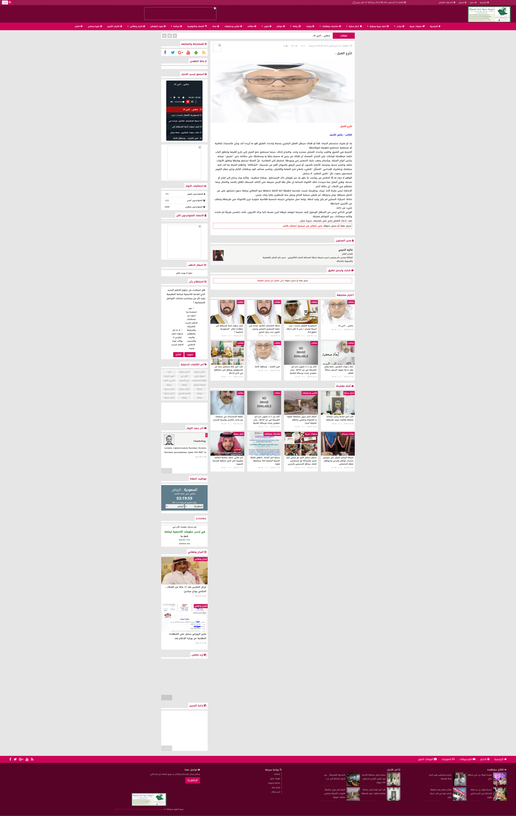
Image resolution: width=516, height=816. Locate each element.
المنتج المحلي (184, 393)
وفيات (309, 26)
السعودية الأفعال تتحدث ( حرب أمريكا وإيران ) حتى (304, 36)
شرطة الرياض (199, 385)
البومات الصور (425, 759)
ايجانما (176, 26)
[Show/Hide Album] (196, 101)
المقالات (277, 774)
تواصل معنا (276, 787)
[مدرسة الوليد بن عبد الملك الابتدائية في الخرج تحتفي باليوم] (500, 800)
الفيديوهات (465, 759)
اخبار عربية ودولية (378, 26)
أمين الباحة (169, 376)
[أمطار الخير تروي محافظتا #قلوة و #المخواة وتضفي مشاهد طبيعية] (353, 800)
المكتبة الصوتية (274, 783)
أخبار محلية (354, 26)
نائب (169, 372)
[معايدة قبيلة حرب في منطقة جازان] (500, 785)
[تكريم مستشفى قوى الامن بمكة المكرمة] (459, 785)
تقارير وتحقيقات (232, 26)
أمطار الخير (200, 376)
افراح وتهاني (136, 26)
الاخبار (483, 759)
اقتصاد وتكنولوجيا (196, 26)
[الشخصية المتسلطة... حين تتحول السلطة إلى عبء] (353, 785)
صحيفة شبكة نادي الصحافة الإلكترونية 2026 (146, 809)
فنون (266, 26)
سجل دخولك (329, 226)
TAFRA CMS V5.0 (121, 809)
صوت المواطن (157, 26)
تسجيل (461, 2)
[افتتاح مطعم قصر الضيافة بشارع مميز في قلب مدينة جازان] (459, 800)
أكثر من (184, 376)
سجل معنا (345, 226)
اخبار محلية (169, 389)
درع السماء (184, 380)
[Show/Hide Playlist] (196, 103)
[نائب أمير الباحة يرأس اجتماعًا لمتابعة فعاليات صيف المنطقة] (393, 800)
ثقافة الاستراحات (199, 380)
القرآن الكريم (113, 26)
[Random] (192, 102)
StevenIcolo (200, 441)
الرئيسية (483, 2)
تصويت (190, 355)
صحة (214, 26)
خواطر (280, 26)
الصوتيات (446, 759)
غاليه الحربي (345, 250)
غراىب (399, 26)
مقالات (250, 26)
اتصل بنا (191, 780)
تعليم (77, 26)
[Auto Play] (188, 102)
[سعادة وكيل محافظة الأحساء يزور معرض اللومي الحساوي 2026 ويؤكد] (393, 785)
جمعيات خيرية (416, 26)
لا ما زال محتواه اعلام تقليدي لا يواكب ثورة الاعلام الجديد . (177, 339)
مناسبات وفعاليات (330, 26)
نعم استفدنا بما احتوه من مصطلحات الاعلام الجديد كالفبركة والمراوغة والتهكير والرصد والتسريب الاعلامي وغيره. (191, 328)
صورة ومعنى (94, 26)
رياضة (295, 26)
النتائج (178, 355)
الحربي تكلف (169, 380)
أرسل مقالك (275, 792)
